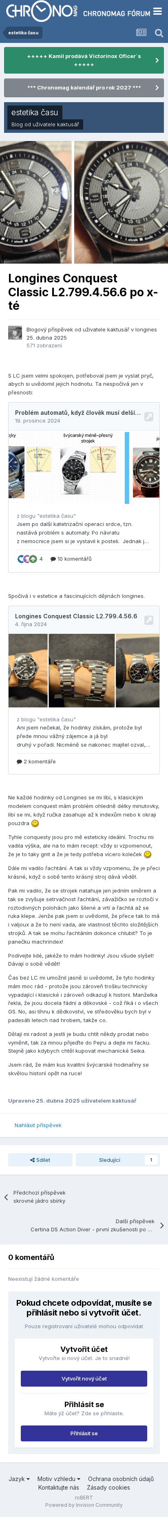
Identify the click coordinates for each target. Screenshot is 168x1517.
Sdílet (42, 1160)
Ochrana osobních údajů (121, 1478)
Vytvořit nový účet (84, 1378)
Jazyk (18, 1478)
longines (146, 329)
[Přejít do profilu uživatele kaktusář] (15, 333)
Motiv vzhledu (57, 1478)
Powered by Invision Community (84, 1505)
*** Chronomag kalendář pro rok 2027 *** (84, 87)
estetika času (34, 112)
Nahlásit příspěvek (38, 1125)
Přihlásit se (84, 1433)
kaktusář (68, 124)
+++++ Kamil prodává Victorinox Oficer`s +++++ (84, 60)
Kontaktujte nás (58, 1487)
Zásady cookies (108, 1487)
